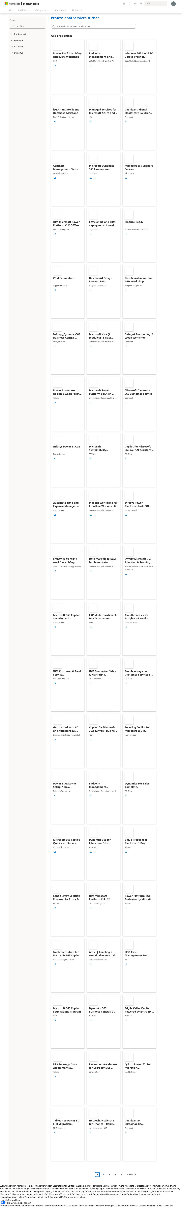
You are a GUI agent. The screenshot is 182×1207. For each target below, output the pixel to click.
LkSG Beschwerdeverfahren (72, 1197)
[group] (54, 65)
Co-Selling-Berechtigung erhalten (44, 1191)
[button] (53, 26)
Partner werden (35, 1188)
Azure (32, 1194)
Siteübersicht (50, 1205)
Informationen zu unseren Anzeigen (138, 1205)
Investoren (55, 1197)
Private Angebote (126, 1185)
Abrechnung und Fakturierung (14, 1188)
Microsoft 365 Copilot (73, 1194)
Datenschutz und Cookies (79, 1205)
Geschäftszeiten (60, 1185)
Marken (118, 1205)
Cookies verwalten (164, 1205)
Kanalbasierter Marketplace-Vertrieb (112, 1191)
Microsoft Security (20, 1194)
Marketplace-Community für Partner (78, 1191)
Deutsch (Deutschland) (10, 1199)
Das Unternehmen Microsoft (147, 1194)
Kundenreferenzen (43, 1185)
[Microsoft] (12, 3)
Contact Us (61, 1205)
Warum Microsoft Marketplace (14, 1185)
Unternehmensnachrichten (12, 1197)
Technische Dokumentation (104, 1185)
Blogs (31, 1185)
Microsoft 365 (55, 1194)
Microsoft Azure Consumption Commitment (155, 1185)
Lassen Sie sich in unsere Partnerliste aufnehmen (65, 1188)
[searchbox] (30, 26)
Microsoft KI (5, 1194)
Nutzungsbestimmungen (102, 1205)
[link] (67, 67)
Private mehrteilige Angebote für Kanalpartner (151, 1191)
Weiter (130, 1174)
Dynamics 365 (41, 1194)
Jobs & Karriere (126, 1194)
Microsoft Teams (91, 1194)
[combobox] (94, 26)
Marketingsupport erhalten (100, 1188)
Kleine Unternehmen (109, 1194)
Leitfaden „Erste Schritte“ (79, 1185)
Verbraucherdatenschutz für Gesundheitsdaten (21, 1205)
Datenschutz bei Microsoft (37, 1197)
